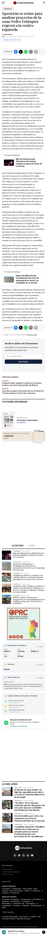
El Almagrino (6, 889)
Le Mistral (33, 917)
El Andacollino (15, 901)
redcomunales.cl (7, 869)
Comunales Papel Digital (10, 917)
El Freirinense (15, 893)
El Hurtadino (26, 901)
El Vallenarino (35, 891)
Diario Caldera (27, 889)
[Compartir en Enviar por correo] (31, 52)
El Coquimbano (26, 899)
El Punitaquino (30, 903)
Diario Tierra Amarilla (16, 891)
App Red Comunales (23, 919)
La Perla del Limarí (18, 903)
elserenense (8, 34)
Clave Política (23, 917)
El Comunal (5, 899)
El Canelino (16, 905)
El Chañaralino (16, 889)
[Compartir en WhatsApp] (26, 52)
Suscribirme (23, 362)
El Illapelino (25, 905)
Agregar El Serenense (10, 40)
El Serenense (15, 899)
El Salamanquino (36, 905)
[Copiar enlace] (36, 52)
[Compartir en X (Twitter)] (21, 52)
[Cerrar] (43, 932)
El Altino (27, 891)
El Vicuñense (37, 899)
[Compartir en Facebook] (16, 52)
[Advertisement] (23, 466)
